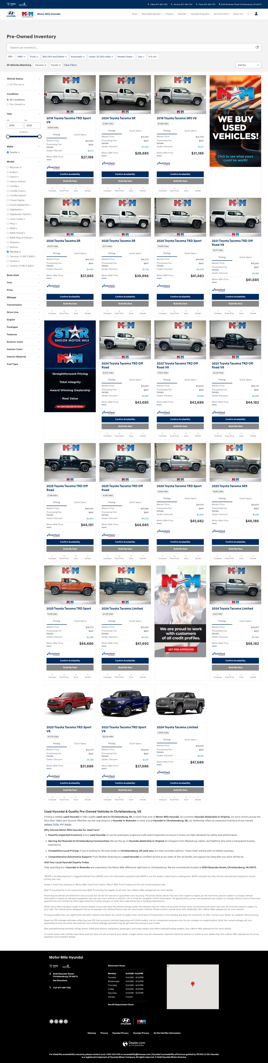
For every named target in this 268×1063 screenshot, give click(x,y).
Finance (169, 14)
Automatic (78, 56)
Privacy (104, 1033)
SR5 (10, 56)
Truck (34, 56)
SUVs (56, 824)
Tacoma (39, 65)
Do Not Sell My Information (167, 1033)
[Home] (12, 14)
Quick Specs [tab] (80, 134)
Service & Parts (221, 14)
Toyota (54, 65)
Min (8, 120)
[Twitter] (56, 1021)
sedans (48, 824)
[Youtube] (61, 1021)
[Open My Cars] (255, 14)
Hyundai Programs (200, 14)
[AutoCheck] (53, 167)
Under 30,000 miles (101, 56)
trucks (67, 824)
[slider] (8, 137)
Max (25, 120)
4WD (21, 56)
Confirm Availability (70, 174)
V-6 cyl (152, 56)
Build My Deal (70, 181)
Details (49, 147)
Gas (141, 56)
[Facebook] (51, 1021)
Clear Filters (70, 65)
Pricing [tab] (56, 134)
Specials (182, 14)
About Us (237, 14)
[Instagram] (66, 1021)
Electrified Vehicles (151, 14)
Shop (134, 14)
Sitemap (92, 1033)
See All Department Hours (121, 1004)
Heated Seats (125, 56)
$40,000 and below (55, 56)
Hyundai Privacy (120, 1033)
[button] (70, 127)
